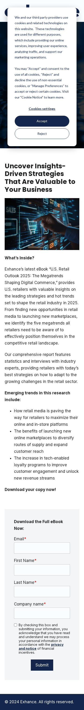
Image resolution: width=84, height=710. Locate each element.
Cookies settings (42, 109)
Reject (42, 133)
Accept (42, 121)
